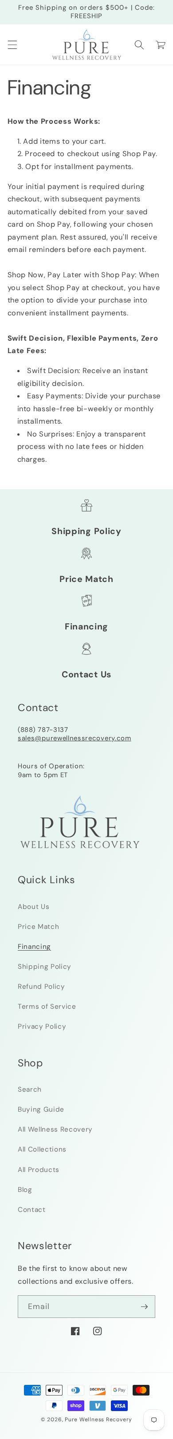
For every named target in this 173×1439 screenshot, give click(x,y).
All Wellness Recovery (55, 1129)
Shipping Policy (86, 531)
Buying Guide (41, 1109)
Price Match (86, 579)
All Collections (42, 1149)
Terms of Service (47, 1006)
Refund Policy (41, 986)
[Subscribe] (144, 1306)
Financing (86, 626)
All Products (38, 1169)
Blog (25, 1189)
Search (30, 1089)
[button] (12, 44)
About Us (33, 906)
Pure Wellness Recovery (98, 1419)
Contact (32, 1209)
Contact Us (86, 674)
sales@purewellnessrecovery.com (74, 738)
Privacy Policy (42, 1026)
